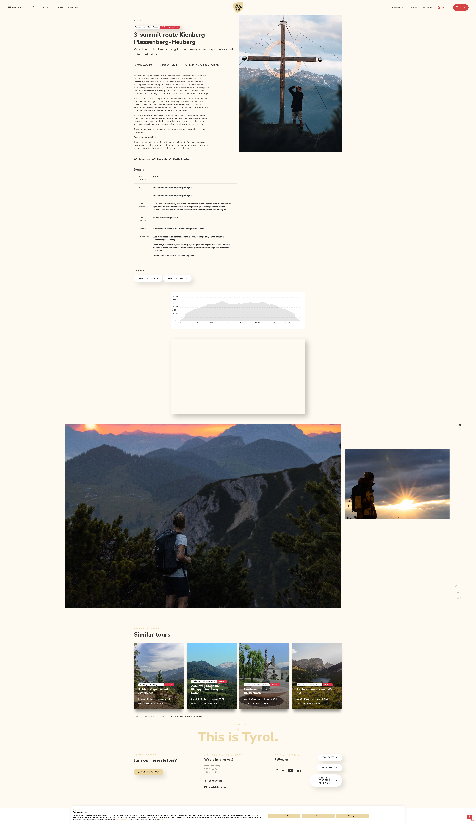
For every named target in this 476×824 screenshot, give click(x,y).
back (139, 21)
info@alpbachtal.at (218, 787)
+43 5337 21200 (216, 781)
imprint (161, 819)
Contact (328, 757)
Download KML (175, 278)
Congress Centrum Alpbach (324, 780)
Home (136, 716)
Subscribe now (150, 772)
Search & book (149, 716)
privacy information (122, 819)
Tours (162, 716)
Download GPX (146, 278)
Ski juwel (328, 768)
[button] (77, 810)
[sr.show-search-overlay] (33, 7)
